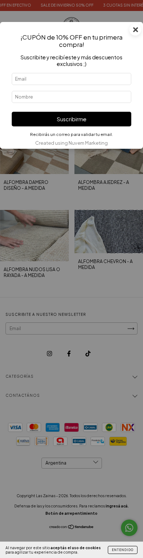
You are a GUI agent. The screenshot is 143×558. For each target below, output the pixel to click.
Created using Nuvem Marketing (71, 143)
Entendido (122, 550)
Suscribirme (72, 119)
